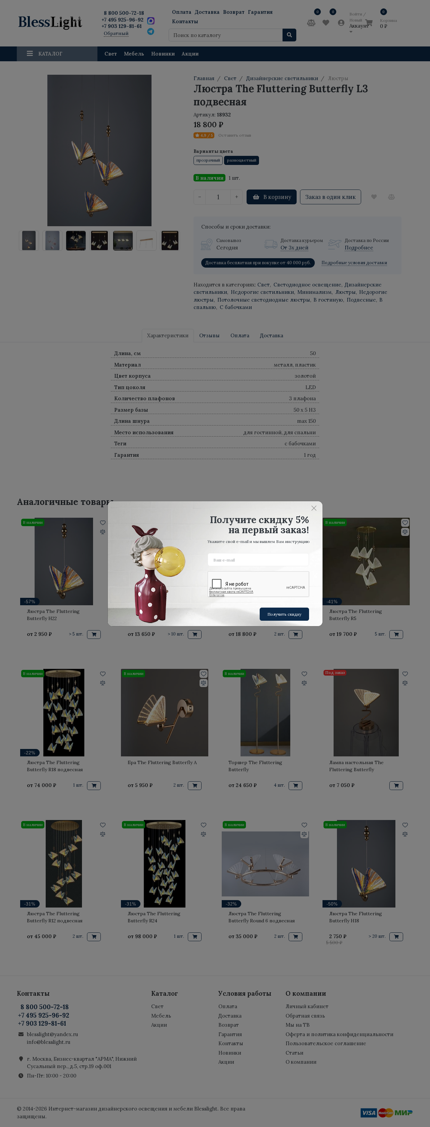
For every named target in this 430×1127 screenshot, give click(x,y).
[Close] (314, 508)
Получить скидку (284, 614)
